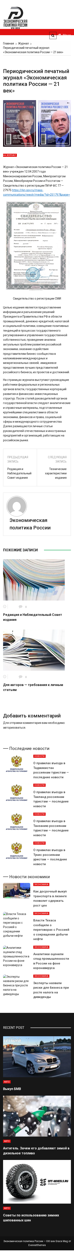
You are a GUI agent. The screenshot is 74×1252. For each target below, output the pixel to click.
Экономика (41, 884)
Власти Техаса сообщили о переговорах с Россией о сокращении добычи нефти (51, 930)
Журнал (11, 155)
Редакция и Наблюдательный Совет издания (19, 473)
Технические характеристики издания (56, 473)
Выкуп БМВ (12, 1089)
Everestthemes (37, 1245)
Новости (39, 756)
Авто (7, 1082)
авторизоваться (14, 727)
